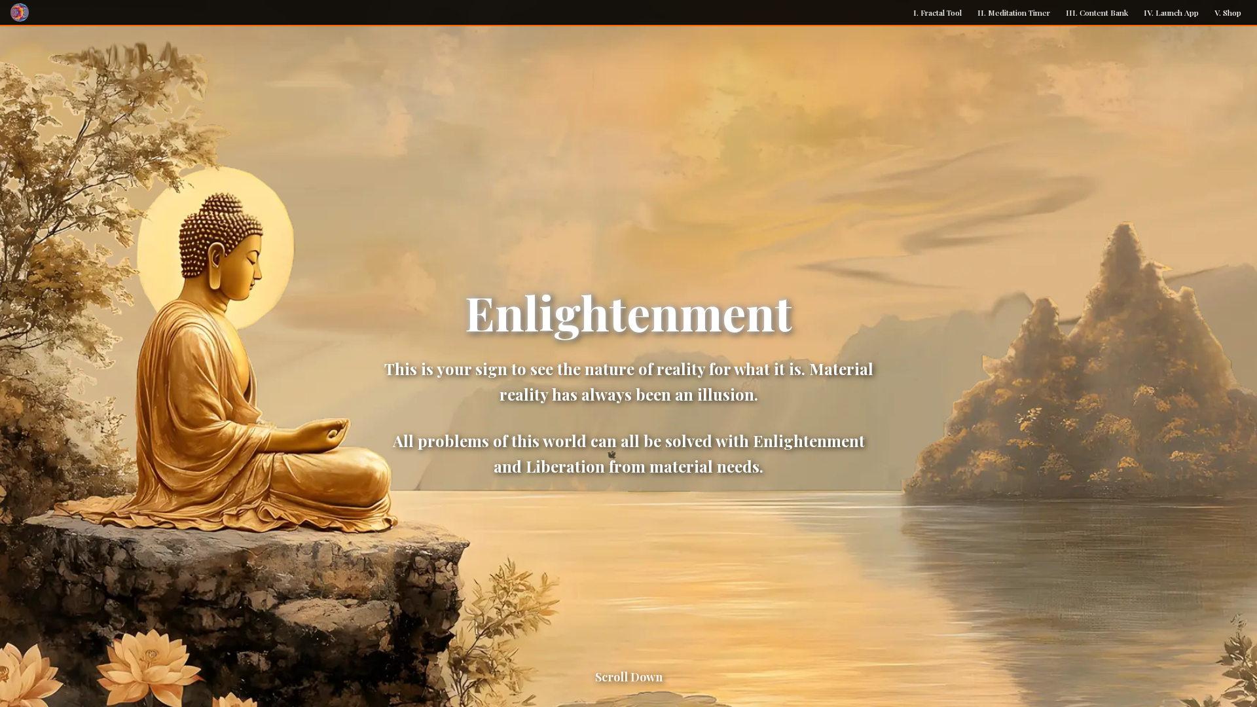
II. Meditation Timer (1013, 12)
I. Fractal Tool (937, 12)
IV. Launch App (1171, 12)
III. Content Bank (1097, 12)
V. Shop (1227, 12)
